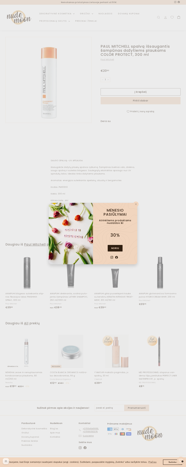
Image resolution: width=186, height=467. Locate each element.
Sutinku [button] (172, 462)
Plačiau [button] (152, 462)
